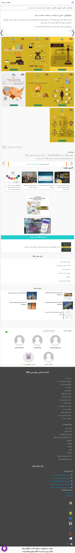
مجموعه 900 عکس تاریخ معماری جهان (17, 293)
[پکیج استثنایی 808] (37, 216)
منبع (70, 31)
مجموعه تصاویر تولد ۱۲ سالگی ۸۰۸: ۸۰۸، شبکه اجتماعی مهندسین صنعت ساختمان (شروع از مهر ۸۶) (22, 187)
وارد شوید (37, 164)
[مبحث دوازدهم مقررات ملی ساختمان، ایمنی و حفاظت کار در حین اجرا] (66, 251)
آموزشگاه (69, 441)
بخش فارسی (69, 493)
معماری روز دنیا (66, 269)
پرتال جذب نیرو (67, 409)
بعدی (71, 163)
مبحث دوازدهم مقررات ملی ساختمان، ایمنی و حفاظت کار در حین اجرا (54, 159)
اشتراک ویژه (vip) (66, 394)
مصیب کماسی (48, 364)
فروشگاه (70, 444)
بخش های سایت (67, 424)
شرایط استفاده (67, 403)
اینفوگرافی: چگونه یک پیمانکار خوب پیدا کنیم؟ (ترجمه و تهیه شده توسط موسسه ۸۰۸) (38, 187)
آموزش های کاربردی (65, 262)
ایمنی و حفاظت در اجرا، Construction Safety (60, 155)
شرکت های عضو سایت (65, 400)
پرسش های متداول (66, 412)
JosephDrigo (37, 348)
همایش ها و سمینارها (64, 273)
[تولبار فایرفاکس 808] (70, 508)
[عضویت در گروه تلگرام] (70, 539)
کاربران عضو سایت (66, 397)
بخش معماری (68, 431)
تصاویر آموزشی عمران (64, 281)
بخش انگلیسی (68, 496)
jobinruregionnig (55, 348)
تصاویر (59, 8)
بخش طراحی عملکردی (66, 434)
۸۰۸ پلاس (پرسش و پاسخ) (64, 456)
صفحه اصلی (70, 8)
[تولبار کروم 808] (70, 503)
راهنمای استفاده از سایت (64, 415)
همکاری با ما (67, 391)
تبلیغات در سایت (66, 418)
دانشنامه (69, 453)
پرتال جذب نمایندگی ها (65, 406)
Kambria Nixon (19, 348)
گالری (64, 8)
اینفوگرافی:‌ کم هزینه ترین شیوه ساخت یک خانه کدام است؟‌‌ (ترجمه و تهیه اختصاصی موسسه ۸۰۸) (55, 187)
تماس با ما (68, 387)
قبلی (3, 163)
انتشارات (69, 447)
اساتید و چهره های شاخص (63, 266)
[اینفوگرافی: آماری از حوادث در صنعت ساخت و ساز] (62, 71)
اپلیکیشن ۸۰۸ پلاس (66, 384)
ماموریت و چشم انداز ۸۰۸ (64, 381)
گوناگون (54, 8)
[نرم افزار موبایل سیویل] (70, 513)
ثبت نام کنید (30, 164)
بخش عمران (68, 428)
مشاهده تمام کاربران (49, 331)
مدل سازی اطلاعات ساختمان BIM (63, 437)
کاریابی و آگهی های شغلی (65, 459)
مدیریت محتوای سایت (30, 364)
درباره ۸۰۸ (68, 378)
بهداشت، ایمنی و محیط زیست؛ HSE (35, 155)
